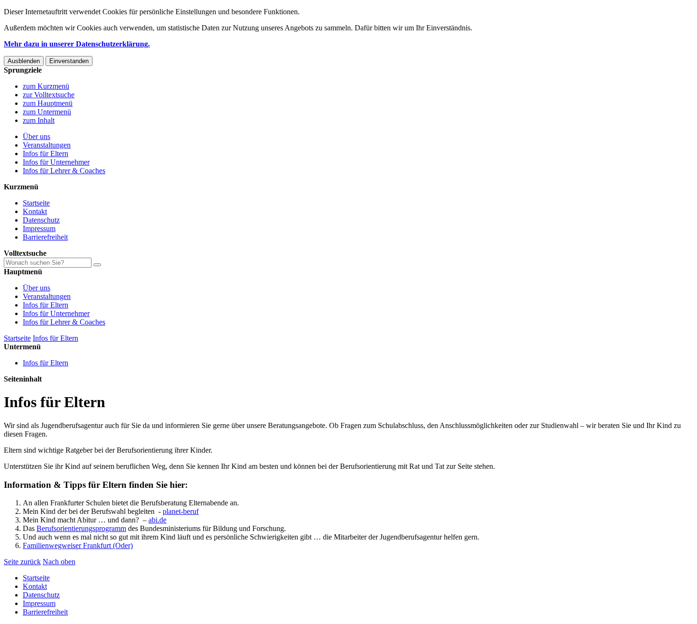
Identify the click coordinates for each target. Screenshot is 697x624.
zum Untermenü (47, 112)
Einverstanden (69, 61)
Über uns (36, 136)
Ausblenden (24, 61)
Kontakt (35, 211)
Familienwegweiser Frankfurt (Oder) (78, 545)
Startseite (36, 203)
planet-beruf (181, 511)
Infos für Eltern (45, 153)
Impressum (39, 228)
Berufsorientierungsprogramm (81, 528)
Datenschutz (41, 220)
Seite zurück (22, 562)
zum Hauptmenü (48, 103)
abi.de (157, 520)
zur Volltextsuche (48, 95)
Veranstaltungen (47, 145)
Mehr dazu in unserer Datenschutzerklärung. (77, 44)
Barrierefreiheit (45, 237)
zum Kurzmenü (46, 86)
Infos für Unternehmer (56, 162)
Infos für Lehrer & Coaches (64, 171)
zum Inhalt (39, 120)
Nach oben (59, 562)
